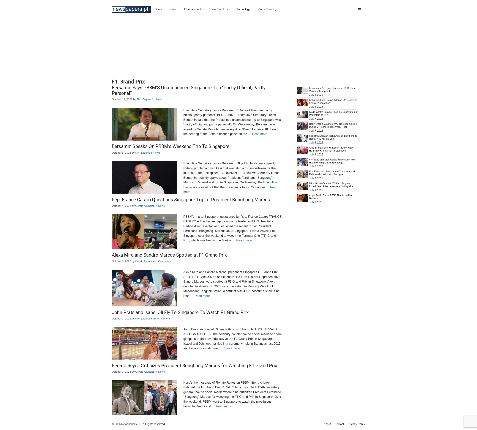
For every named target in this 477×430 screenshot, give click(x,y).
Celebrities (164, 261)
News (173, 9)
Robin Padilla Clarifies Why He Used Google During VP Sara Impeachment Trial (333, 125)
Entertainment (192, 9)
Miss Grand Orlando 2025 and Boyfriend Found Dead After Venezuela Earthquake (331, 185)
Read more (259, 134)
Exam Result (216, 9)
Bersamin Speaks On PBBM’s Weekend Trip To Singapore (170, 146)
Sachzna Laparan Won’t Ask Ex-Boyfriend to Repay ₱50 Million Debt (333, 137)
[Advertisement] (238, 47)
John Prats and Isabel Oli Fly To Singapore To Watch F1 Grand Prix (180, 312)
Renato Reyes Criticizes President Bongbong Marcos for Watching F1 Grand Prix (194, 365)
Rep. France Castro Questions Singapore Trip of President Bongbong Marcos (191, 199)
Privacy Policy (356, 424)
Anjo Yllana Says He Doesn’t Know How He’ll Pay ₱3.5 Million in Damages (331, 149)
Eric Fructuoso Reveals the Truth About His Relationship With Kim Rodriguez (332, 173)
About (327, 424)
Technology (243, 9)
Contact (339, 424)
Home (158, 9)
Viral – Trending (267, 9)
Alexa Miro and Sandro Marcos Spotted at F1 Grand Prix (169, 255)
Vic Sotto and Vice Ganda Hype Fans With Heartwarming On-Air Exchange (332, 161)
